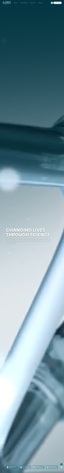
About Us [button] (16, 2)
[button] (52, 3)
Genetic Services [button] (23, 2)
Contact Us (40, 2)
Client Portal (32, 2)
